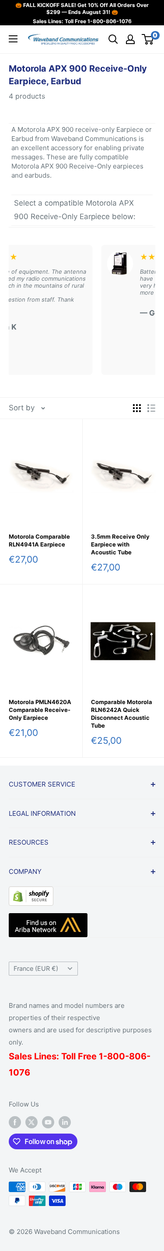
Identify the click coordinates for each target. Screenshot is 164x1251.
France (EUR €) (36, 968)
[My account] (130, 39)
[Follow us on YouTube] (48, 1122)
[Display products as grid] (137, 408)
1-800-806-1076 (109, 21)
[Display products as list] (151, 408)
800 (116, 1056)
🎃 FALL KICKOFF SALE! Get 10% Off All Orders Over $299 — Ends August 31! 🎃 (82, 8)
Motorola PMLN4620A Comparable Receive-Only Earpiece (40, 709)
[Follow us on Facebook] (15, 1122)
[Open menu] (13, 38)
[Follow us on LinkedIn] (65, 1122)
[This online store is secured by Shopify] (31, 893)
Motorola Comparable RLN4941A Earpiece (39, 540)
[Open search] (113, 39)
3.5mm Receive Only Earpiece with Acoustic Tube (120, 544)
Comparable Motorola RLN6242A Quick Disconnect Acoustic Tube (121, 713)
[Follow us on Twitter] (31, 1122)
